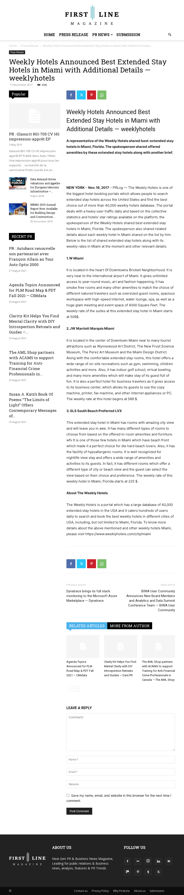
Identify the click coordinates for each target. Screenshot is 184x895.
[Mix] (127, 872)
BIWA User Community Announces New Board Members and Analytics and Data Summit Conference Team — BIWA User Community (150, 600)
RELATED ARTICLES (87, 625)
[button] (169, 35)
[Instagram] (148, 861)
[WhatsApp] (101, 94)
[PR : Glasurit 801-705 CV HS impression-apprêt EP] (34, 116)
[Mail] (168, 861)
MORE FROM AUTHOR (129, 625)
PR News (101, 34)
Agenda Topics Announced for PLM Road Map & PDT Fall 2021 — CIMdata (34, 290)
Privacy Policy (100, 891)
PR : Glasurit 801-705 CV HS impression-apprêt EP (34, 136)
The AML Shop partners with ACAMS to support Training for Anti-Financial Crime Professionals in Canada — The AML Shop (158, 670)
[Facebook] (70, 94)
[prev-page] (69, 689)
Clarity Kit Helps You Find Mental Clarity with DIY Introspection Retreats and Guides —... (34, 324)
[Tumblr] (148, 872)
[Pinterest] (91, 94)
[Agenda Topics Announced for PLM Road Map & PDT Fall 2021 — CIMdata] (82, 646)
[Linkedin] (158, 861)
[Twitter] (81, 94)
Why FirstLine (121, 891)
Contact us (81, 891)
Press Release (73, 34)
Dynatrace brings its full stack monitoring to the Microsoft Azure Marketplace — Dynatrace (91, 596)
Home (49, 34)
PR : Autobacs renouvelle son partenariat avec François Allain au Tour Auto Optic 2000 (32, 256)
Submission (128, 34)
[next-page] (76, 689)
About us (139, 891)
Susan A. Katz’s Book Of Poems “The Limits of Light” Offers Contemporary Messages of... (33, 405)
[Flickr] (137, 861)
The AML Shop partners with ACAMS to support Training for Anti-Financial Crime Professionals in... (31, 363)
